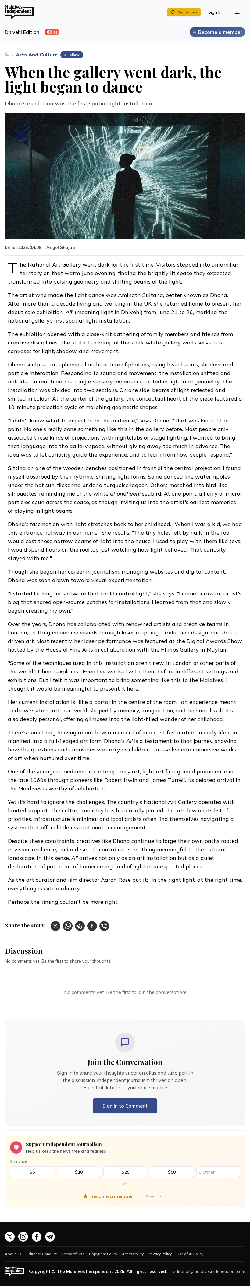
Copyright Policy (103, 1254)
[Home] (7, 53)
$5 (32, 1172)
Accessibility (133, 1254)
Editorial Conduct (42, 1254)
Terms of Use (73, 1254)
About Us (13, 1254)
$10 (79, 1172)
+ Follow (72, 54)
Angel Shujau (60, 247)
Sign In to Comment (125, 1106)
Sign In (215, 12)
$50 (172, 1172)
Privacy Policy (160, 1254)
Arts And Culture (37, 54)
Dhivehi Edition (22, 32)
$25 (125, 1172)
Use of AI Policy (190, 1254)
